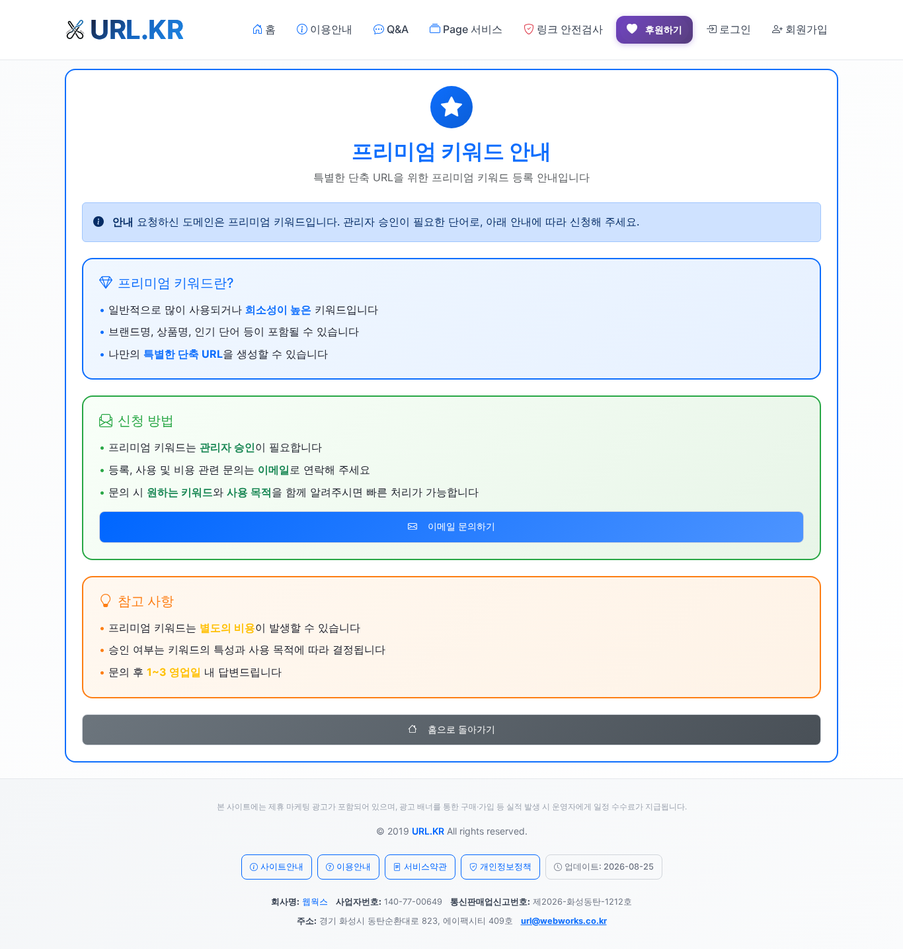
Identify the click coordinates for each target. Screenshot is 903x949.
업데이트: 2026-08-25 (609, 867)
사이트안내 (281, 867)
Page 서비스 (471, 29)
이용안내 (329, 29)
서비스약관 (425, 867)
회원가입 (805, 29)
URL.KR (428, 831)
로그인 (734, 29)
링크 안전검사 (568, 29)
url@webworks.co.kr (564, 921)
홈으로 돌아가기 (461, 729)
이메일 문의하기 (461, 526)
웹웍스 (315, 902)
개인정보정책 (505, 867)
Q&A (396, 29)
